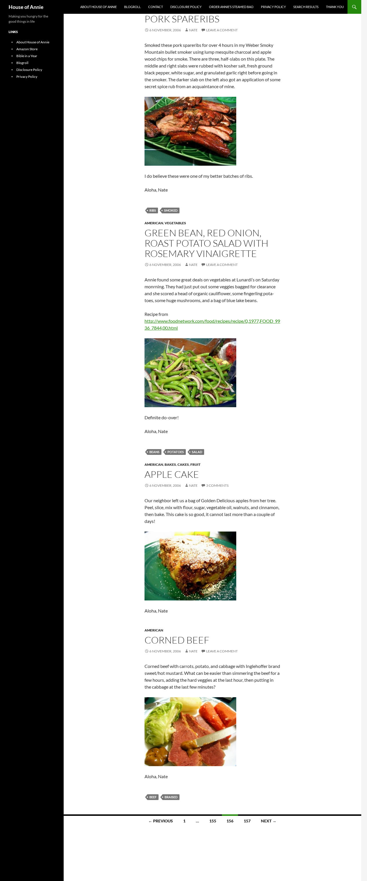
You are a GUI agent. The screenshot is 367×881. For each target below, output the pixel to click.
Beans (154, 452)
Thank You (335, 7)
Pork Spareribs (182, 19)
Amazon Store (27, 49)
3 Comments (217, 485)
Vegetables (175, 223)
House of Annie (26, 7)
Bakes (170, 464)
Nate (193, 30)
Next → (268, 820)
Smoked (170, 210)
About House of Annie (98, 7)
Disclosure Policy (186, 7)
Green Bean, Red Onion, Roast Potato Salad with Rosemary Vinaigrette (206, 243)
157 (247, 820)
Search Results (306, 7)
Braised (171, 797)
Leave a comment (222, 30)
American (154, 223)
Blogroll (132, 7)
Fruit (195, 464)
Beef (153, 797)
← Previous (160, 820)
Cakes (183, 464)
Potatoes (175, 452)
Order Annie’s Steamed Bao (231, 7)
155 (212, 820)
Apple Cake (172, 474)
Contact (155, 7)
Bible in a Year (26, 56)
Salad (197, 452)
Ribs (152, 210)
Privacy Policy (273, 7)
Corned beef (177, 640)
